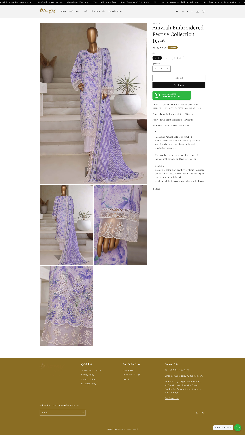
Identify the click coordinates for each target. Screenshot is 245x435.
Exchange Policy (88, 384)
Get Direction (172, 398)
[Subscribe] (82, 413)
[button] (75, 11)
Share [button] (157, 188)
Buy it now (179, 85)
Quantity (156, 63)
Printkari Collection (131, 375)
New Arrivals (128, 370)
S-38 (158, 58)
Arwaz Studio (118, 429)
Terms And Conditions (91, 370)
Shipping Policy (88, 379)
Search (126, 379)
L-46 (180, 58)
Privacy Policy (87, 375)
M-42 (169, 58)
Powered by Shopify (131, 429)
